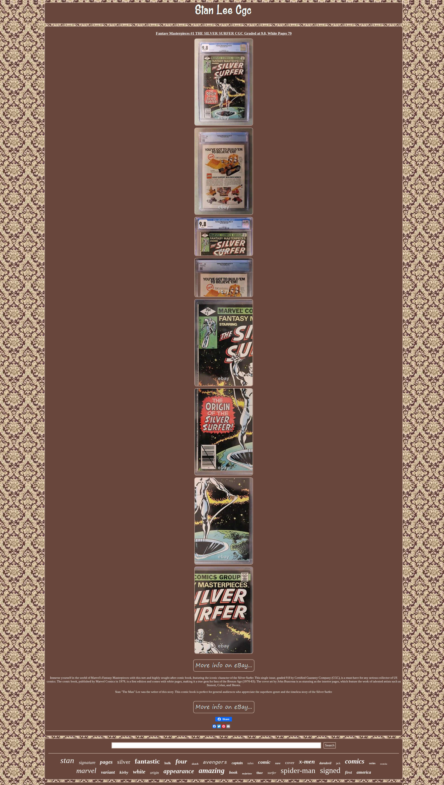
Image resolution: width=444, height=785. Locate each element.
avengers (215, 762)
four (181, 761)
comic (264, 762)
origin (154, 773)
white (139, 772)
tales (250, 763)
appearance (178, 771)
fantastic (147, 761)
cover (289, 762)
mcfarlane (247, 773)
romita (383, 763)
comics (354, 761)
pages (106, 762)
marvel (86, 771)
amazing (212, 770)
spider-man (298, 770)
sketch (195, 763)
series (372, 763)
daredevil (325, 763)
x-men (307, 761)
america (364, 772)
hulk (167, 763)
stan (67, 760)
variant (108, 772)
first (348, 772)
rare (278, 763)
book (233, 772)
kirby (124, 772)
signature (87, 762)
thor (259, 773)
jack (338, 763)
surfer (272, 773)
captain (237, 763)
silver (123, 762)
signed (330, 770)
